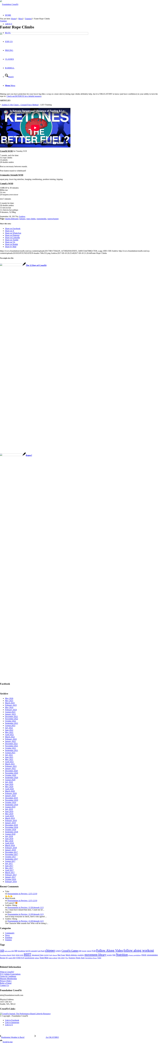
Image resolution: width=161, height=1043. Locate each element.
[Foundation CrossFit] (9, 4)
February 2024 (11, 710)
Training (3, 21)
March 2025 (10, 703)
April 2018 (9, 843)
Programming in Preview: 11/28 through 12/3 (26, 907)
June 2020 (9, 784)
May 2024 (9, 707)
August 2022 (10, 725)
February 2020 (11, 793)
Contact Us (4, 985)
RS (7, 958)
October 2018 (10, 829)
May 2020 (9, 787)
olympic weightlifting (134, 955)
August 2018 (10, 834)
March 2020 (10, 791)
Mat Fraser (61, 955)
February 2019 (11, 820)
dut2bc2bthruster (11, 219)
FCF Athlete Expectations (10, 974)
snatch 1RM (12, 958)
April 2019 (9, 816)
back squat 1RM (9, 951)
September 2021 (11, 750)
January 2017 (10, 877)
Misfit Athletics (71, 955)
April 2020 (9, 789)
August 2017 (10, 861)
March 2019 (10, 818)
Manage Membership (8, 979)
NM (113, 955)
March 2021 (10, 764)
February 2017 (11, 875)
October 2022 (10, 721)
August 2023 (10, 712)
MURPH (109, 955)
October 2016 (10, 879)
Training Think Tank (77, 958)
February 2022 (11, 739)
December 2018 (11, 825)
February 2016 (11, 882)
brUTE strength (31, 951)
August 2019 (10, 807)
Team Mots (43, 958)
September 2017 (11, 859)
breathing (21, 951)
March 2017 (10, 872)
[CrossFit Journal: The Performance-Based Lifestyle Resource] (25, 1014)
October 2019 (10, 802)
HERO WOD (19, 955)
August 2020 (10, 780)
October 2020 (10, 775)
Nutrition (8, 937)
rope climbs (31, 219)
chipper (50, 950)
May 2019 (9, 814)
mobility (81, 955)
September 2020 (11, 777)
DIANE (84, 951)
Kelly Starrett (53, 955)
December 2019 (11, 798)
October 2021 (10, 748)
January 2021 (10, 768)
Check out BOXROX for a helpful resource (24, 96)
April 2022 (9, 734)
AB (2, 950)
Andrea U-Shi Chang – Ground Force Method (20, 105)
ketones (22, 219)
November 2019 (11, 800)
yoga (99, 958)
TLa (66, 958)
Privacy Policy (6, 981)
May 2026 (9, 698)
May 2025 (9, 701)
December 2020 (11, 771)
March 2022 (10, 737)
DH (80, 951)
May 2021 (9, 759)
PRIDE (144, 955)
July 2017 (9, 863)
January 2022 (10, 741)
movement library (95, 954)
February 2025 (11, 705)
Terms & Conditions (8, 976)
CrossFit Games (70, 950)
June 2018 (9, 839)
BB (15, 951)
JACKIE (46, 955)
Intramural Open (38, 955)
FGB (94, 951)
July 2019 (9, 809)
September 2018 (11, 832)
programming (152, 955)
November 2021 (11, 746)
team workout (53, 958)
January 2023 (10, 714)
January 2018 (10, 850)
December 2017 (11, 852)
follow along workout (139, 950)
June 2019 (9, 811)
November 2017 (11, 854)
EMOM (89, 951)
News (7, 935)
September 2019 (11, 805)
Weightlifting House (91, 958)
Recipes (2, 958)
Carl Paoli (41, 951)
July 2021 (9, 755)
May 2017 (9, 868)
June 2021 (9, 757)
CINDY (58, 951)
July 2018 (9, 836)
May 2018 (9, 841)
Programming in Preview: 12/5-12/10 (22, 894)
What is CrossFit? (7, 972)
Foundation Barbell (5, 955)
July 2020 (9, 782)
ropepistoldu (41, 219)
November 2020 (11, 773)
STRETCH (20, 958)
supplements (29, 958)
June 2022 (9, 730)
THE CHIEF (61, 958)
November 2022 (11, 719)
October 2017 (10, 857)
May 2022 (9, 732)
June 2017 (9, 866)
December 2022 (11, 716)
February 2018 (11, 848)
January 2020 (10, 796)
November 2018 (11, 827)
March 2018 (10, 845)
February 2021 (11, 766)
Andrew (22, 216)
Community (9, 933)
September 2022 (11, 723)
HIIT (27, 954)
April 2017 (9, 870)
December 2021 (11, 744)
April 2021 (9, 762)
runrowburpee (53, 219)
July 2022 (9, 728)
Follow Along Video (109, 950)
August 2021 (10, 753)
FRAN (13, 955)
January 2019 (10, 823)
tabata (37, 958)
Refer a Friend (5, 983)
